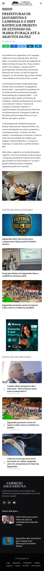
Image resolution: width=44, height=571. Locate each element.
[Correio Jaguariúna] (22, 3)
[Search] (41, 3)
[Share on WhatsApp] (6, 46)
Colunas (37, 563)
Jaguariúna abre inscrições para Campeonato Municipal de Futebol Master (19, 241)
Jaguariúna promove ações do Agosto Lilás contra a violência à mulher (20, 306)
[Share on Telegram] (38, 46)
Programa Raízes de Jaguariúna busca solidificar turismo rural (20, 274)
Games (17, 566)
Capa (8, 563)
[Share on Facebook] (14, 46)
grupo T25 (24, 558)
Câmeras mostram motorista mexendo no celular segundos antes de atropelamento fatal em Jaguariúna (23, 462)
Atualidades (27, 563)
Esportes (9, 566)
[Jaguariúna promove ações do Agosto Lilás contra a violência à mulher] (22, 291)
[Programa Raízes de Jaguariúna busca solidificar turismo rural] (22, 259)
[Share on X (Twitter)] (22, 46)
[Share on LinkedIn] (30, 46)
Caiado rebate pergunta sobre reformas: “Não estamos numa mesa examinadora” (22, 388)
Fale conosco (36, 566)
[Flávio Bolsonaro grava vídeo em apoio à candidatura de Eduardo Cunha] (8, 519)
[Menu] (3, 3)
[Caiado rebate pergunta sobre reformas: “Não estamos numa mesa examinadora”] (22, 372)
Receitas (26, 566)
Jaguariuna (7, 9)
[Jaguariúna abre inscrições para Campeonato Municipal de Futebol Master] (22, 225)
